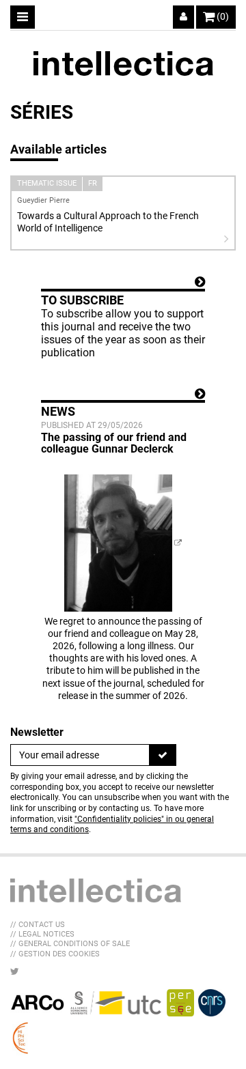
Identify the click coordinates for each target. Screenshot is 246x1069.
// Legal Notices (42, 934)
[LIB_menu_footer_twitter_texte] (14, 971)
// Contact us (37, 924)
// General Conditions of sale (70, 943)
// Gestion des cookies (55, 954)
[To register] (162, 755)
